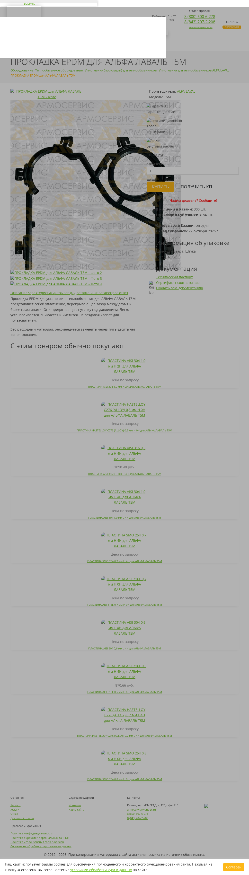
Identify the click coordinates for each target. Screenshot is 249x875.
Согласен (233, 867)
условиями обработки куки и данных (101, 869)
